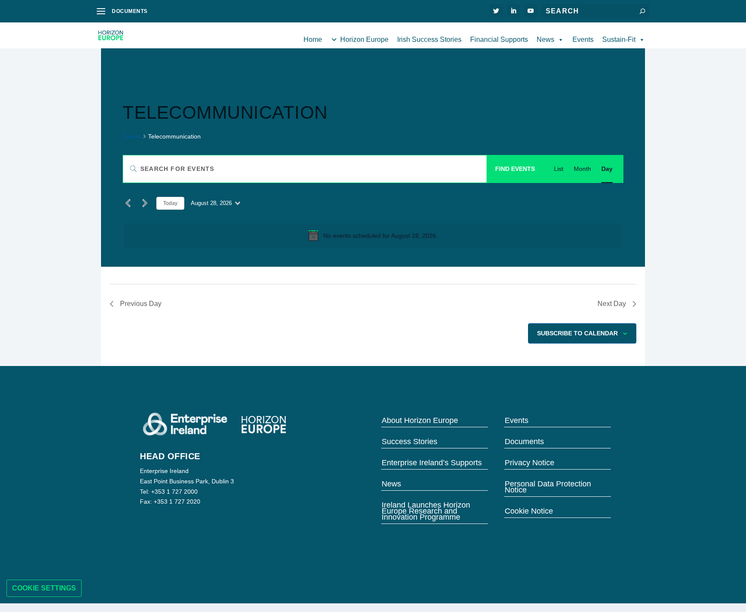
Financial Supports (499, 39)
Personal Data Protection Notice (548, 486)
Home (312, 39)
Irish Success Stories (429, 39)
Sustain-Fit (618, 39)
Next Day (611, 303)
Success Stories (409, 441)
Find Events (515, 168)
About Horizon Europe (420, 419)
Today (170, 203)
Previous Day (140, 303)
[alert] (373, 236)
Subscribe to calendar (577, 333)
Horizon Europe (364, 39)
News (545, 39)
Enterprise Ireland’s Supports (432, 462)
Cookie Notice (529, 510)
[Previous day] (128, 203)
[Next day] (144, 203)
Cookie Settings (44, 588)
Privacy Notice (529, 462)
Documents (524, 441)
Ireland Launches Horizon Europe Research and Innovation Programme (426, 510)
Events (583, 39)
